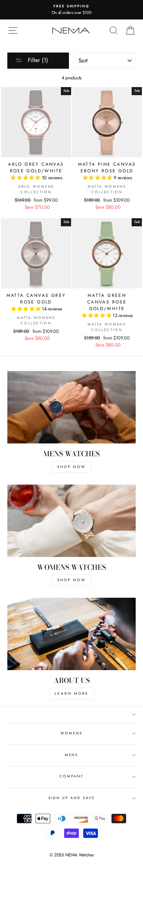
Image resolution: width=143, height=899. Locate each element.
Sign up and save (71, 798)
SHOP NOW (71, 467)
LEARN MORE (72, 693)
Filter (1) (37, 60)
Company (71, 776)
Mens (71, 755)
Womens (71, 733)
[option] (71, 10)
